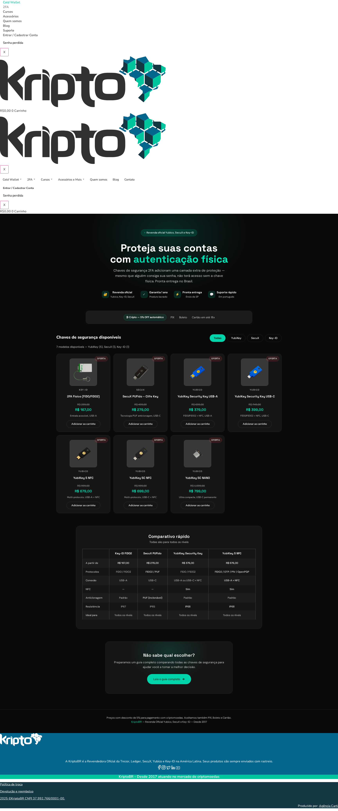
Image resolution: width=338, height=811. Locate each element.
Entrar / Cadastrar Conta (20, 35)
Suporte (8, 30)
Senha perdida (13, 43)
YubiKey (236, 338)
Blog (6, 26)
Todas (217, 338)
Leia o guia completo (166, 679)
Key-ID (273, 338)
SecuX (255, 338)
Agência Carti (328, 806)
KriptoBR (136, 722)
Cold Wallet (11, 2)
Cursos (8, 12)
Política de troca (11, 784)
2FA (6, 7)
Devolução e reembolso (16, 791)
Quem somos (12, 21)
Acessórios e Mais (71, 180)
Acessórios (11, 16)
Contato (129, 180)
